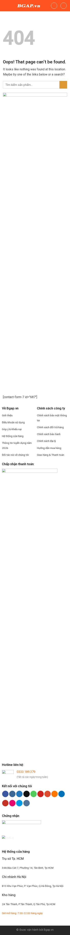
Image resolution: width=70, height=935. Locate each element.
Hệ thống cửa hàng (13, 436)
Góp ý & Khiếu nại (12, 429)
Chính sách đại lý (46, 440)
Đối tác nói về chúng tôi (15, 454)
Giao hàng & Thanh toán (50, 454)
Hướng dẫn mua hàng (49, 448)
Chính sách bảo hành (48, 434)
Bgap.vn (49, 929)
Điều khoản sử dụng (13, 422)
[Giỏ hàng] (63, 6)
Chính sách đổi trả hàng (50, 427)
